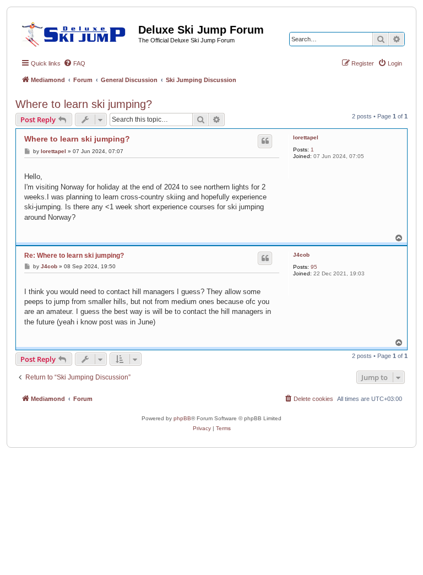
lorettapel (305, 137)
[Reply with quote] (265, 141)
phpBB (182, 418)
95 (314, 267)
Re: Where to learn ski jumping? (74, 255)
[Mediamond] (76, 32)
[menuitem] (74, 63)
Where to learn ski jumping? (83, 104)
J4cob (301, 255)
